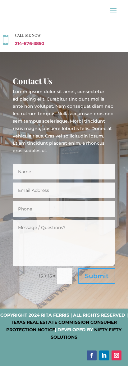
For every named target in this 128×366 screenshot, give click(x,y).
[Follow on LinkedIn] (104, 355)
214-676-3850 (29, 43)
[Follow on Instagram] (116, 355)
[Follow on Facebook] (92, 355)
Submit (96, 276)
